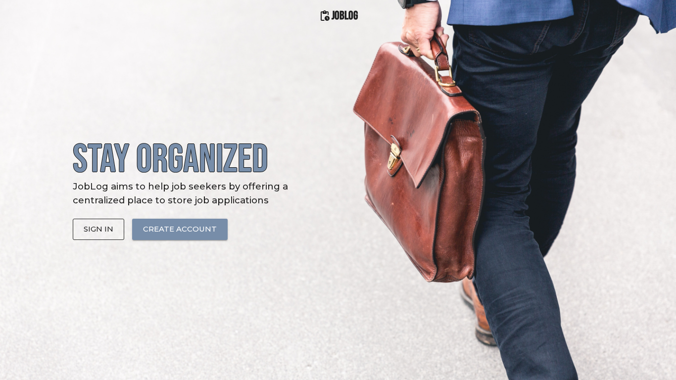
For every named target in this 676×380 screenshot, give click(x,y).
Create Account (180, 229)
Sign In (98, 229)
